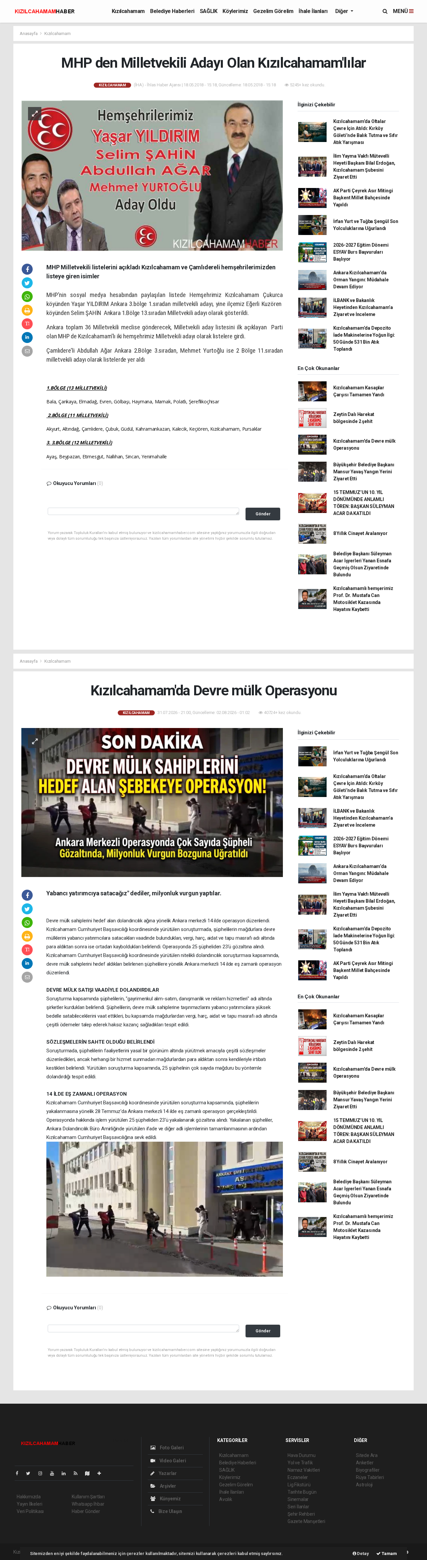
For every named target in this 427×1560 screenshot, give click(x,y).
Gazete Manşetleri (306, 1521)
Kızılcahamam (128, 11)
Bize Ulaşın (169, 1511)
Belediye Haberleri (172, 11)
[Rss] (78, 1473)
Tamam (389, 1553)
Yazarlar (167, 1473)
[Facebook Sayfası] (20, 1473)
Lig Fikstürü (299, 1484)
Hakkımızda (29, 1496)
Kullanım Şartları (88, 1496)
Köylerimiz (235, 11)
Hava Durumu (302, 1455)
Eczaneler (298, 1477)
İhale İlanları (313, 11)
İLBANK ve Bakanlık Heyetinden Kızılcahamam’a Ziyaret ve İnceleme (363, 307)
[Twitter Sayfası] (31, 1473)
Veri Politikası (30, 1511)
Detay (362, 1553)
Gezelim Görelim (273, 11)
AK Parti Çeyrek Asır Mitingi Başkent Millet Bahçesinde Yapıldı (363, 197)
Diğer (342, 11)
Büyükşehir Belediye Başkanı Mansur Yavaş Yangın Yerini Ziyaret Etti (363, 471)
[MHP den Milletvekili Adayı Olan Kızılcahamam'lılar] (152, 175)
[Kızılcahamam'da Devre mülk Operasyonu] (152, 802)
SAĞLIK (209, 11)
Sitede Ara (367, 1455)
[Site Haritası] (90, 1473)
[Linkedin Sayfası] (66, 1473)
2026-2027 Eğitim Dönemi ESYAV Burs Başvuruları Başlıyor (361, 252)
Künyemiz (170, 1498)
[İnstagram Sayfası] (43, 1473)
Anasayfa (29, 33)
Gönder (263, 513)
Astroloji (364, 1484)
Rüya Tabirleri (370, 1477)
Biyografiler (368, 1470)
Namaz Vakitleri (304, 1470)
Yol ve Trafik (300, 1462)
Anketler (364, 1462)
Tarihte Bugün (302, 1492)
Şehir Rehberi (301, 1514)
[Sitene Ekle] (101, 1473)
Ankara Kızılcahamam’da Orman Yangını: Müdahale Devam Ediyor (361, 279)
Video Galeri (172, 1460)
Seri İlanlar (298, 1506)
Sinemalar (298, 1499)
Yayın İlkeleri (29, 1504)
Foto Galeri (171, 1447)
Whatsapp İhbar (88, 1504)
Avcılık (225, 1499)
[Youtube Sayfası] (54, 1473)
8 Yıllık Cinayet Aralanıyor (360, 533)
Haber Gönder (86, 1511)
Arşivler (167, 1486)
